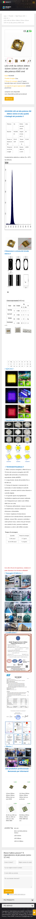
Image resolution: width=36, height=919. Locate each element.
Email (9, 99)
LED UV (6, 18)
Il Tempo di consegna (11, 81)
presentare (9, 891)
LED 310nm (17, 835)
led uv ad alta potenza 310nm (20, 832)
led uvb (16, 828)
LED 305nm (17, 838)
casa (5, 16)
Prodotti (11, 16)
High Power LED (20, 16)
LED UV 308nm (18, 841)
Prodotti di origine (10, 78)
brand (6, 75)
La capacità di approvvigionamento (15, 86)
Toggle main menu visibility (33, 2)
